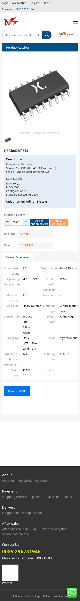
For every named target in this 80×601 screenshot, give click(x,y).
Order (47, 3)
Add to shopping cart (39, 222)
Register (35, 3)
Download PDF (17, 391)
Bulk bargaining (59, 222)
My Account (19, 3)
